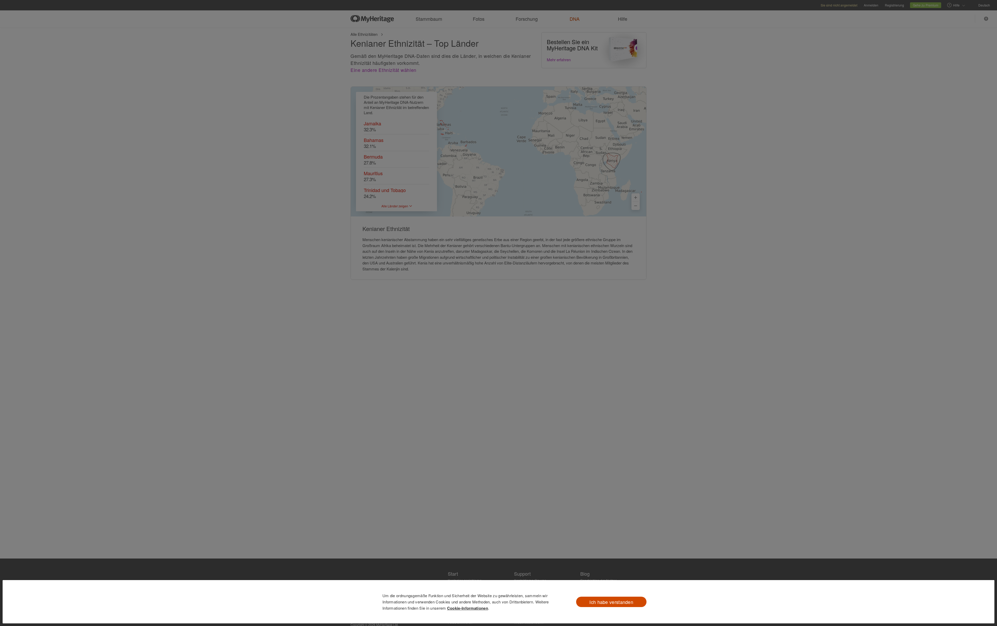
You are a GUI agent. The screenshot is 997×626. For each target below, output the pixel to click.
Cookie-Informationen (467, 608)
